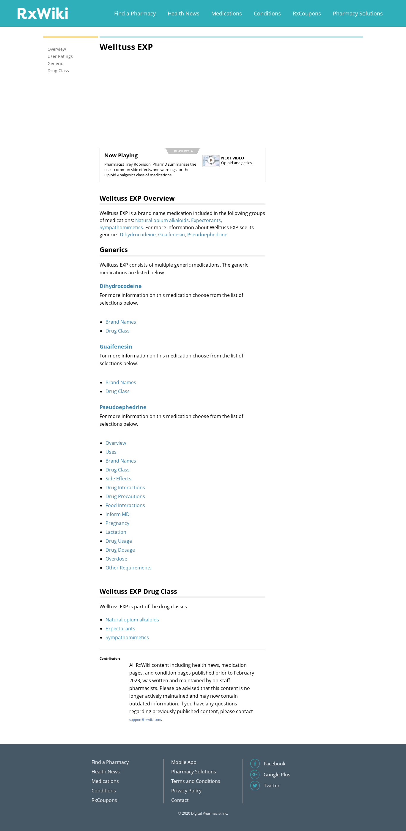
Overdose (116, 558)
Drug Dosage (120, 550)
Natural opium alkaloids (162, 220)
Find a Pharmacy (135, 13)
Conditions (267, 13)
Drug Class (118, 330)
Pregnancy (117, 523)
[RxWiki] (42, 12)
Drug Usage (119, 541)
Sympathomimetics (121, 227)
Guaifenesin (171, 234)
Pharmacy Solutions (358, 13)
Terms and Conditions (195, 781)
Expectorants (206, 220)
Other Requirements (129, 567)
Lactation (116, 532)
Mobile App (183, 762)
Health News (183, 13)
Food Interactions (125, 505)
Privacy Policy (186, 790)
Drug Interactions (125, 487)
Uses (111, 452)
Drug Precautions (125, 496)
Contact (180, 800)
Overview (116, 443)
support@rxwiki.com (145, 719)
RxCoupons (307, 13)
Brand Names (121, 322)
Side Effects (118, 478)
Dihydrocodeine (138, 234)
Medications (226, 13)
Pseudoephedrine (207, 234)
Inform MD (118, 514)
